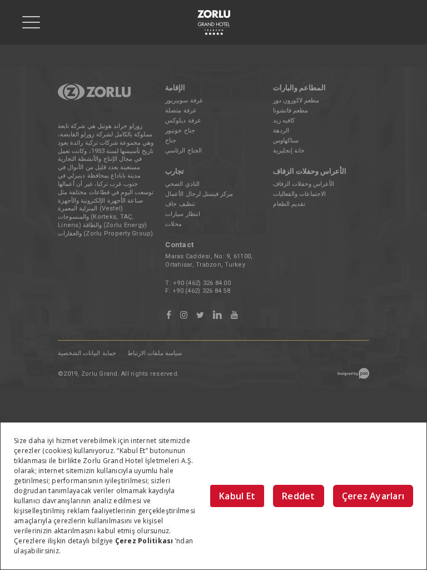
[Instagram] (183, 315)
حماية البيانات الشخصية (87, 353)
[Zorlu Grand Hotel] (213, 22)
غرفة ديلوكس (182, 120)
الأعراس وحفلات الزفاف (304, 184)
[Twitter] (200, 315)
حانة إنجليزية (289, 150)
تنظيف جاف (180, 204)
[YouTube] (234, 315)
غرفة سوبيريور (183, 100)
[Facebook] (168, 315)
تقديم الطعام (289, 204)
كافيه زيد (284, 120)
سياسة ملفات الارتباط (154, 353)
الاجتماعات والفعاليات (299, 194)
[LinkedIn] (217, 315)
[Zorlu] (94, 98)
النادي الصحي (182, 184)
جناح (170, 140)
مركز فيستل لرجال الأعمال (199, 194)
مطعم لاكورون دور (296, 100)
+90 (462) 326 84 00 (202, 283)
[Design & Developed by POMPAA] (353, 377)
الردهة (281, 130)
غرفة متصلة (180, 110)
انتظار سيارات (182, 214)
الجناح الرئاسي (183, 150)
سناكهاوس (286, 140)
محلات (173, 224)
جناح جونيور (180, 130)
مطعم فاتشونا (290, 110)
